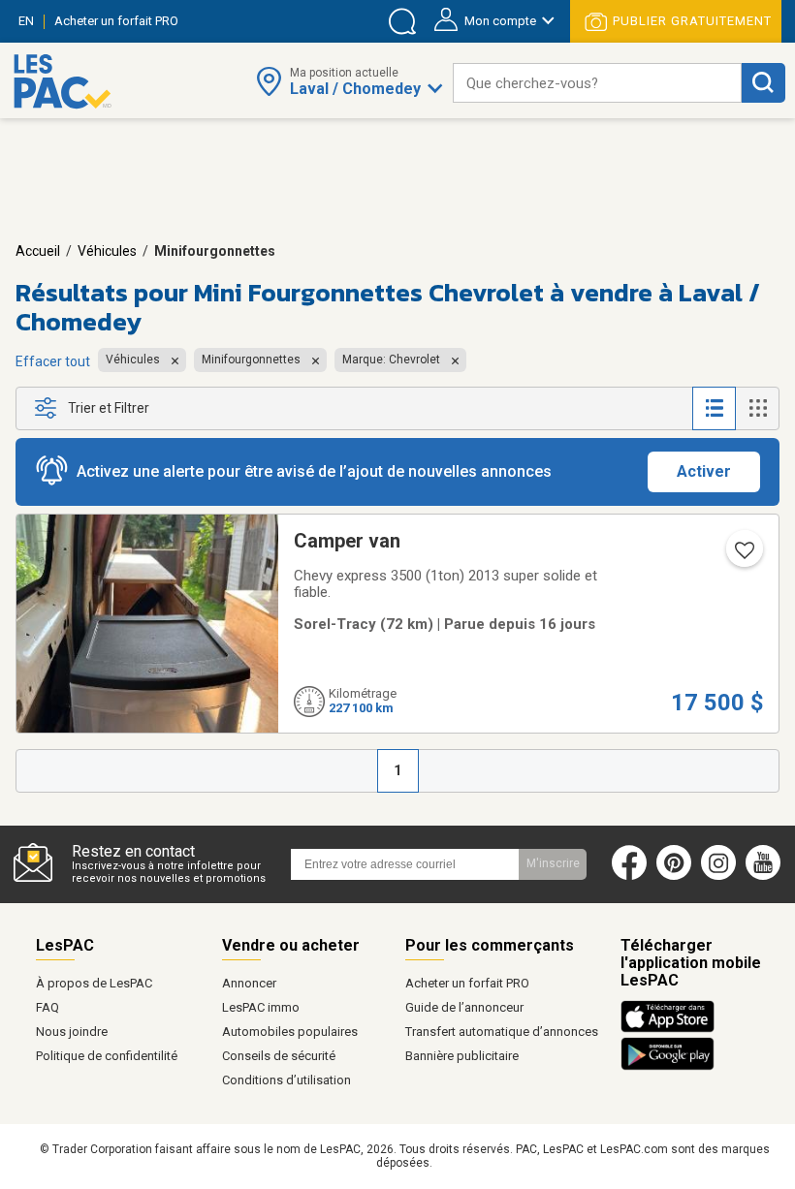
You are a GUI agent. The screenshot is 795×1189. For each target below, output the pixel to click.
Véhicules (107, 251)
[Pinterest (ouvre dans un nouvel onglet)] (674, 876)
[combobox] (597, 83)
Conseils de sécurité (278, 1055)
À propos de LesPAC (94, 983)
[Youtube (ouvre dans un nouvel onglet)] (767, 876)
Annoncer (249, 983)
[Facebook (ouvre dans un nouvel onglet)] (629, 876)
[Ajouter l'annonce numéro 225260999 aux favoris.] (742, 556)
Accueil (38, 251)
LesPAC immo (261, 1007)
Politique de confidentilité (106, 1055)
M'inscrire (553, 863)
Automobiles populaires (290, 1031)
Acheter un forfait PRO (467, 983)
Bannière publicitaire (462, 1055)
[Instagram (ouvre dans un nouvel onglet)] (718, 876)
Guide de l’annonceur (464, 1007)
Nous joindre (72, 1031)
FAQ (47, 1007)
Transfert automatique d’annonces (501, 1031)
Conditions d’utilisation (286, 1080)
